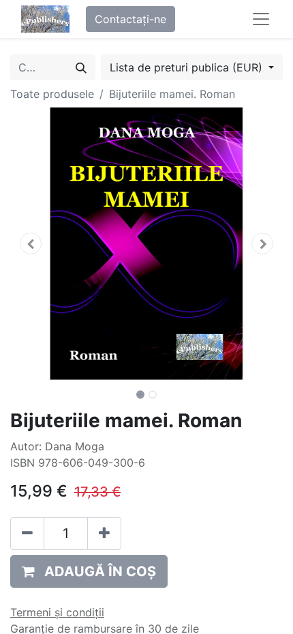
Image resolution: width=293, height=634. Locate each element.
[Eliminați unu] (27, 533)
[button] (30, 243)
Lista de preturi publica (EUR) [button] (188, 67)
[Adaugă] (104, 533)
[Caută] (81, 67)
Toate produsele (52, 94)
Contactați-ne (130, 19)
